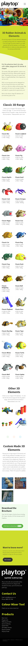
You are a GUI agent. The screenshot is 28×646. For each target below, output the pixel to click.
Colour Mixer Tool (13, 604)
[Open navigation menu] (25, 4)
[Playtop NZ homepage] (12, 3)
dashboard (12, 639)
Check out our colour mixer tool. (10, 608)
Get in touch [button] (7, 559)
